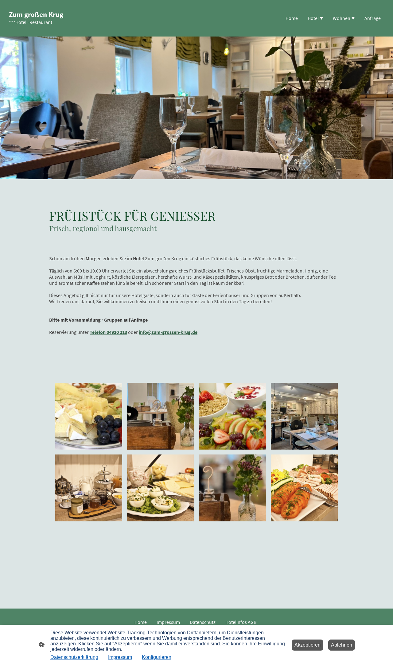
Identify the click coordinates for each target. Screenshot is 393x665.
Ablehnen (341, 645)
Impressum (120, 657)
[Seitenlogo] (37, 31)
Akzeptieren (307, 645)
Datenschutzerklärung (74, 657)
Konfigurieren (156, 657)
